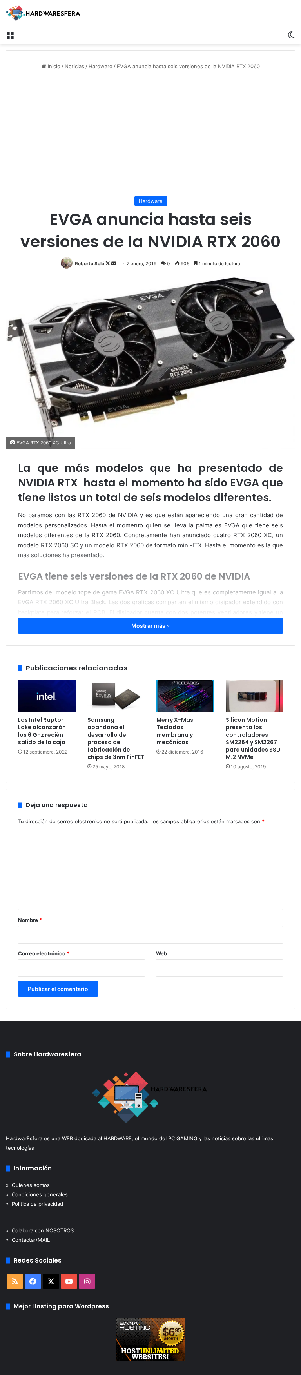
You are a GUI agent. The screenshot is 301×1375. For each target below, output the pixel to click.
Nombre (30, 920)
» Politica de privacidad (34, 1204)
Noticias (74, 66)
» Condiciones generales (37, 1194)
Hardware (100, 66)
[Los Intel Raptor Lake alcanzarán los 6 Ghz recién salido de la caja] (47, 696)
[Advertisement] (150, 133)
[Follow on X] (108, 263)
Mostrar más (149, 625)
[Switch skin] (291, 34)
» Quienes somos (28, 1185)
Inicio (53, 66)
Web (161, 953)
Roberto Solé (89, 263)
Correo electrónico (43, 953)
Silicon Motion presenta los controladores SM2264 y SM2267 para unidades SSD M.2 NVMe (253, 738)
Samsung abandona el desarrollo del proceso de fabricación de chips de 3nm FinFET (115, 738)
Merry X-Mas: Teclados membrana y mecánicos (175, 731)
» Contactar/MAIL (28, 1240)
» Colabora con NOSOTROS (40, 1230)
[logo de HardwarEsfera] (43, 13)
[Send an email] (113, 263)
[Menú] (10, 34)
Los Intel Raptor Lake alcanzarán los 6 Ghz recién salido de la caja (42, 731)
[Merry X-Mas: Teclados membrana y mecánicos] (185, 696)
